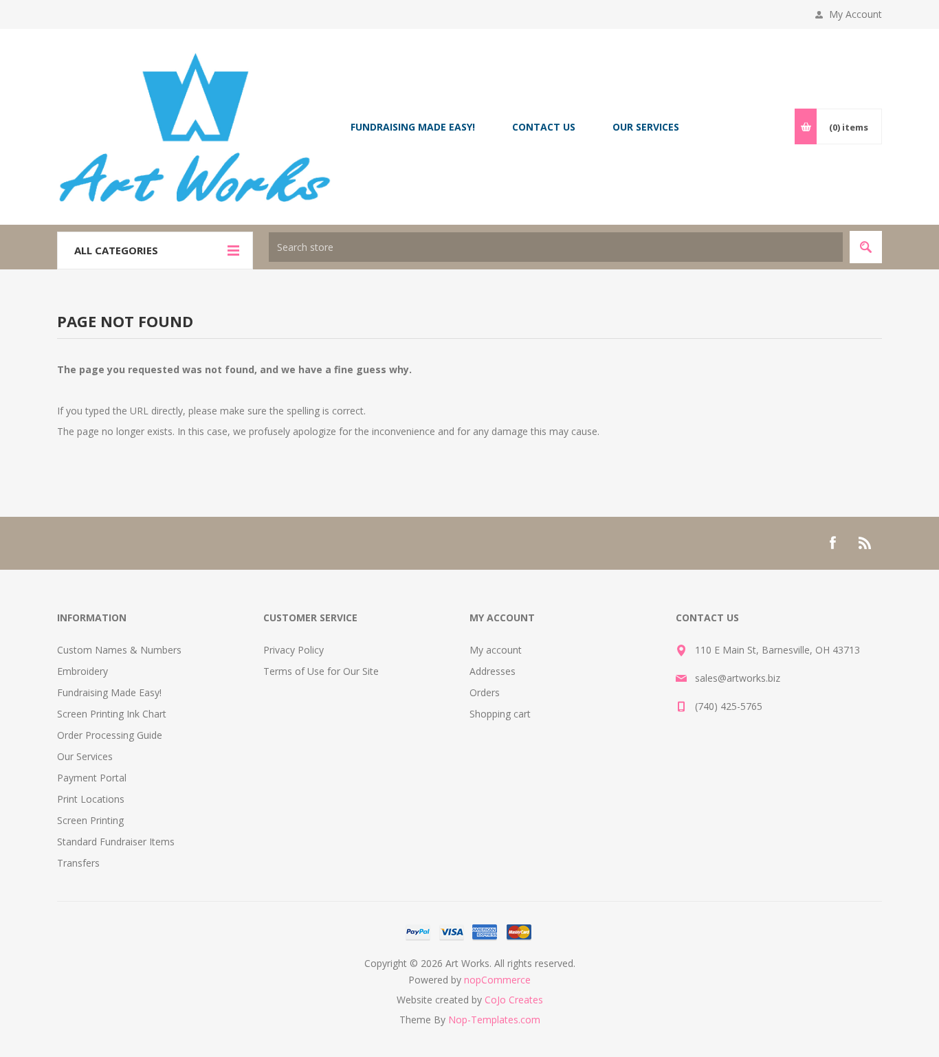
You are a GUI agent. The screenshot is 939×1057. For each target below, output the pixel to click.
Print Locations (90, 798)
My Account (855, 14)
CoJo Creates (514, 999)
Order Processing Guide (109, 735)
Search (866, 247)
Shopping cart (500, 713)
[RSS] (865, 543)
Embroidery (82, 671)
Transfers (78, 862)
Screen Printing (90, 820)
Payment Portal (91, 777)
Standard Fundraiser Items (116, 841)
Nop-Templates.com (494, 1019)
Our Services (85, 756)
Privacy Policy (293, 649)
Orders (485, 692)
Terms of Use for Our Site (321, 671)
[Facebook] (832, 543)
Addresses (493, 671)
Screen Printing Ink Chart (111, 713)
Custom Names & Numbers (119, 649)
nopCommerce (497, 979)
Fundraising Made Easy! (109, 692)
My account (496, 649)
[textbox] (556, 247)
